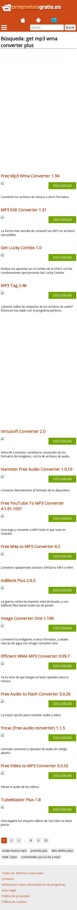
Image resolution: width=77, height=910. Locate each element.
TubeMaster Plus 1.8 (21, 799)
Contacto (8, 879)
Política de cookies (14, 902)
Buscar (70, 27)
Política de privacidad (16, 896)
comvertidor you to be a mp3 (40, 857)
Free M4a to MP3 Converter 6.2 (30, 546)
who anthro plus (62, 851)
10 (45, 840)
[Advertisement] (38, 80)
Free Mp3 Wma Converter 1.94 (30, 176)
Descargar (62, 185)
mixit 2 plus (9, 857)
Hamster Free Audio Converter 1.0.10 (36, 469)
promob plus (39, 851)
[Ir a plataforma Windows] (54, 20)
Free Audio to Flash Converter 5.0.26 (35, 694)
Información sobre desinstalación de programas (34, 884)
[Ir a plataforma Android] (38, 20)
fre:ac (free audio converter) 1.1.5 (33, 728)
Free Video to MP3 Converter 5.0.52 (34, 765)
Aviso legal (9, 890)
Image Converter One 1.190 (27, 618)
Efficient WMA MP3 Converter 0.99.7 (35, 656)
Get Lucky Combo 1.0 (21, 247)
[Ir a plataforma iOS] (23, 20)
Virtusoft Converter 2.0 (23, 431)
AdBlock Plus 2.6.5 (18, 580)
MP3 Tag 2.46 (13, 285)
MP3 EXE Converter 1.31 (24, 210)
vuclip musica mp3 (14, 851)
